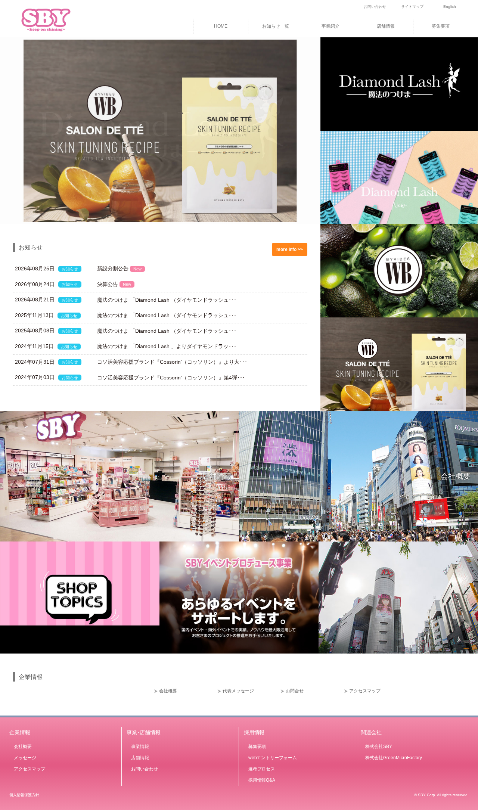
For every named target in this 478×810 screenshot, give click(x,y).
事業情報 (140, 746)
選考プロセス (261, 769)
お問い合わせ (375, 6)
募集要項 (441, 26)
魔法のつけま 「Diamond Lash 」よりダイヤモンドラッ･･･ (166, 346)
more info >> (289, 249)
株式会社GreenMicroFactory (393, 757)
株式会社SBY (378, 746)
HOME (220, 26)
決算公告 (114, 284)
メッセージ (25, 757)
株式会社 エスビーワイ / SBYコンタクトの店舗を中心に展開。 (56, 18)
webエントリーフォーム (272, 757)
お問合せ (295, 690)
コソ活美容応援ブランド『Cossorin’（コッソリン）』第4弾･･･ (171, 378)
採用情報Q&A (262, 780)
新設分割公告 (119, 268)
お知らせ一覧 (275, 26)
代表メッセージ (238, 690)
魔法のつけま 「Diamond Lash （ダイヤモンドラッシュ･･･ (166, 300)
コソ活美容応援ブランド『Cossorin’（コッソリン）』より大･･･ (172, 362)
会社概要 (456, 476)
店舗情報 (386, 26)
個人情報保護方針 (24, 795)
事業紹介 (330, 26)
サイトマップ (412, 6)
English (449, 6)
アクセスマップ (365, 690)
